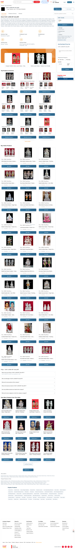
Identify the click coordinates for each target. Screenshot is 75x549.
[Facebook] (63, 546)
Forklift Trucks (16, 489)
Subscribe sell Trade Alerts (55, 526)
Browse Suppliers (53, 524)
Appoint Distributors (29, 533)
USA (32, 542)
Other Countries (39, 542)
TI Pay (27, 526)
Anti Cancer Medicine (41, 497)
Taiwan (9, 542)
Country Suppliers (65, 526)
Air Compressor (49, 497)
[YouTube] (71, 546)
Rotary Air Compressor (39, 491)
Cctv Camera (29, 497)
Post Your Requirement (54, 523)
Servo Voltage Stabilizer (25, 489)
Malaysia (17, 542)
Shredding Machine (11, 493)
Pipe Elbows (55, 499)
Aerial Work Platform (44, 493)
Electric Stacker (63, 489)
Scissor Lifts (10, 491)
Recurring (68, 59)
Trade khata (28, 528)
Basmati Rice (32, 489)
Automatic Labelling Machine (28, 493)
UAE (24, 542)
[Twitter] (68, 546)
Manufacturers (64, 523)
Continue (67, 69)
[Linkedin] (65, 546)
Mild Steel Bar (10, 495)
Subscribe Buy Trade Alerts (43, 526)
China (7, 542)
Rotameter (27, 491)
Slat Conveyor (50, 495)
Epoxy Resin (60, 493)
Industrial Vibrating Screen (18, 491)
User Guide (5, 524)
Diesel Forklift (36, 493)
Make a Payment (17, 535)
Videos (63, 529)
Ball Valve (34, 497)
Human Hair (10, 489)
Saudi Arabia (28, 542)
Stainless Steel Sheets (19, 495)
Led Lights (23, 497)
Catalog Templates (29, 531)
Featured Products (65, 528)
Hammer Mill (19, 493)
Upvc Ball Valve (48, 499)
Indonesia (21, 542)
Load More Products (28, 464)
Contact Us (16, 532)
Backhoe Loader (39, 489)
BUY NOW (9, 166)
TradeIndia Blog (17, 526)
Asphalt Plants (44, 495)
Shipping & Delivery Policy (7, 528)
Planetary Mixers (11, 497)
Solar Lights (62, 497)
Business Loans (29, 529)
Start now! (65, 78)
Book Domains (29, 524)
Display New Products (42, 523)
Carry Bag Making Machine (48, 489)
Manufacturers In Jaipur (62, 39)
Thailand (13, 542)
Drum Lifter (57, 489)
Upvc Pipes (43, 499)
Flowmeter (32, 491)
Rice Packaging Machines (58, 491)
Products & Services (12, 13)
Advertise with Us (29, 523)
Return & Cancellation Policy (7, 526)
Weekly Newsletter (18, 537)
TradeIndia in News (18, 528)
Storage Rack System (53, 493)
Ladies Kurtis (18, 497)
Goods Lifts (10, 499)
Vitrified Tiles (16, 499)
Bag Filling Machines (36, 495)
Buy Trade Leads (41, 524)
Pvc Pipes (30, 499)
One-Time (62, 59)
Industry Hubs (64, 524)
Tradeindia (2, 5)
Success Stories (17, 524)
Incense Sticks (56, 497)
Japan (4, 542)
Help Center (5, 523)
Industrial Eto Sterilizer (49, 491)
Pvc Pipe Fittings (36, 499)
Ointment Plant (57, 495)
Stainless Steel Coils (23, 499)
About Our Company (18, 523)
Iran (34, 542)
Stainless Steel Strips (27, 495)
